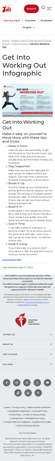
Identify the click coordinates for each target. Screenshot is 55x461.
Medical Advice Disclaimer (39, 407)
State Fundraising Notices (27, 425)
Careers (7, 407)
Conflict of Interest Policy (34, 415)
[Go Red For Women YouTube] (47, 382)
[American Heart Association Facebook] (7, 382)
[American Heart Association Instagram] (17, 382)
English (27, 27)
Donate (31, 8)
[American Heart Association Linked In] (28, 393)
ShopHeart (46, 20)
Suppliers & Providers (41, 422)
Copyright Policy (39, 411)
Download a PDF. (12, 259)
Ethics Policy (15, 415)
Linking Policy (17, 418)
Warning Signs (12, 20)
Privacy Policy (19, 407)
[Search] (43, 7)
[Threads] (27, 382)
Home (5, 40)
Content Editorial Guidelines (17, 422)
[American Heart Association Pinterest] (38, 393)
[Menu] (49, 8)
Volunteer (30, 20)
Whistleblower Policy (35, 418)
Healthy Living (19, 40)
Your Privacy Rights (27, 433)
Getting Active (20, 43)
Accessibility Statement (19, 411)
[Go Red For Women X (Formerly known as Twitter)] (37, 382)
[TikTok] (18, 393)
